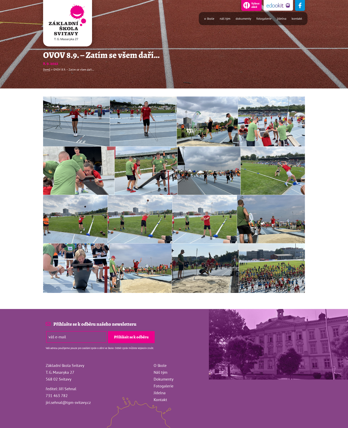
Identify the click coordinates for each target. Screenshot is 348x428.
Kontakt (297, 18)
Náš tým (225, 18)
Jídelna (281, 18)
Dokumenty (243, 18)
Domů (46, 69)
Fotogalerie (263, 18)
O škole (209, 18)
